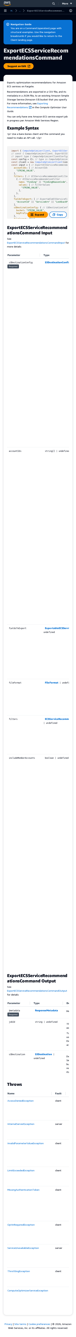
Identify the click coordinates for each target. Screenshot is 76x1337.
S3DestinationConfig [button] (57, 262)
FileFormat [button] (51, 682)
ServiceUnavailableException (23, 1247)
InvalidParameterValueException (25, 1143)
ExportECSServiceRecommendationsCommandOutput (37, 990)
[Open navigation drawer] (5, 11)
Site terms (20, 1323)
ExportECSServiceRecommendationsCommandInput (36, 242)
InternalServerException (20, 1123)
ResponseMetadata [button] (46, 1010)
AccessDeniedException (20, 1100)
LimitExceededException (20, 1170)
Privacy (8, 1323)
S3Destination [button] (43, 1054)
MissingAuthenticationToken (23, 1189)
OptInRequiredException (21, 1224)
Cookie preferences (39, 1323)
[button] (53, 3)
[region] (38, 610)
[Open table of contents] (70, 11)
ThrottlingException (18, 1271)
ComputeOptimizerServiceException (27, 1290)
